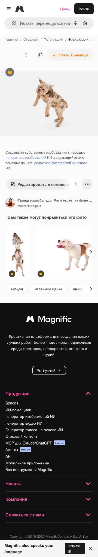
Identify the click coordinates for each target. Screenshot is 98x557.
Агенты (17, 449)
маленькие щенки (48, 289)
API (8, 456)
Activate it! (74, 548)
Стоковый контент (21, 436)
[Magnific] (49, 320)
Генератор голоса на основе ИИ (34, 429)
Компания (16, 499)
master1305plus (29, 205)
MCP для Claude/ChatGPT (34, 443)
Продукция (17, 393)
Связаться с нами (24, 515)
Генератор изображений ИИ (30, 416)
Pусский (49, 370)
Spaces (11, 403)
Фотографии (53, 39)
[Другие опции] (25, 54)
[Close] (90, 548)
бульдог (17, 289)
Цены (65, 8)
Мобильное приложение (27, 462)
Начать (13, 483)
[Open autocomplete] (12, 23)
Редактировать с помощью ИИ (43, 185)
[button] (49, 370)
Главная (11, 39)
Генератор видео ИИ (23, 423)
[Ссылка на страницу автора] (10, 203)
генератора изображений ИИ (29, 157)
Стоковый (31, 39)
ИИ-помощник (18, 409)
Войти (84, 8)
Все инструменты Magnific (28, 469)
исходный (36, 73)
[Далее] (76, 184)
